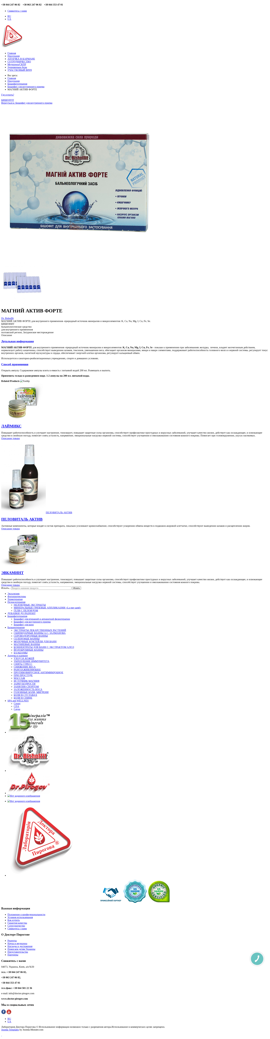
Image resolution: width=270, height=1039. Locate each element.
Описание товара (10, 438)
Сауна (17, 709)
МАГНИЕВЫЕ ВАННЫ (27, 644)
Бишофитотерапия (17, 616)
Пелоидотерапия (16, 602)
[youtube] (9, 1013)
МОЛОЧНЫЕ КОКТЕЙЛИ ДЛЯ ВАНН (35, 641)
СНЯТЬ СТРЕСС (23, 664)
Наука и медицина (17, 943)
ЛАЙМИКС (11, 426)
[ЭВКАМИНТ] (22, 566)
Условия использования (20, 917)
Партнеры (13, 954)
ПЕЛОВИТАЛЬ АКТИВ (21, 519)
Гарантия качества (17, 923)
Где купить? (7, 94)
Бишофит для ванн (24, 624)
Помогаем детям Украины (21, 949)
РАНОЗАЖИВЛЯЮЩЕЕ (27, 669)
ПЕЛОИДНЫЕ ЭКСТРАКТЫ (30, 605)
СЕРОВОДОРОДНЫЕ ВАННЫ (31, 636)
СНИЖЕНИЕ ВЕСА (25, 667)
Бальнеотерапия (16, 627)
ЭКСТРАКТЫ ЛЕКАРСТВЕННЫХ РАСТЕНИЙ (40, 630)
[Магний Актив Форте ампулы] (22, 303)
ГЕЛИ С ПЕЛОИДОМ (26, 610)
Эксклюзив (14, 593)
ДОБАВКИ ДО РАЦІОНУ (22, 613)
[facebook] (3, 1013)
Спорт (17, 703)
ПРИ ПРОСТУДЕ (23, 675)
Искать (76, 588)
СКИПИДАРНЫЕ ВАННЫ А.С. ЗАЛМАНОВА (40, 633)
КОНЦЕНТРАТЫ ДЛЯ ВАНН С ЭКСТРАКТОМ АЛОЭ (44, 647)
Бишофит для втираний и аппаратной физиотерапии (42, 619)
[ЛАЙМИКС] (22, 419)
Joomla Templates (10, 1029)
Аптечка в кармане (18, 655)
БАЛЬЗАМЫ (21, 652)
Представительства (18, 952)
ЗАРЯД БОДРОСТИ (24, 683)
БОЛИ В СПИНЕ (23, 698)
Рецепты (12, 940)
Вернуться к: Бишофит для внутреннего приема (26, 103)
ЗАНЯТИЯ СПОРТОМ (26, 686)
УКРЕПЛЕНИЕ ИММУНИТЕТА (31, 661)
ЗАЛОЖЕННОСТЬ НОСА (28, 689)
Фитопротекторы (17, 596)
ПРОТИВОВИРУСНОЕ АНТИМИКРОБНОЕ (38, 672)
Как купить (14, 920)
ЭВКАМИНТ (12, 573)
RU (9, 16)
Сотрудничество (16, 925)
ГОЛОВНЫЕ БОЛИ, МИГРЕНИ (31, 692)
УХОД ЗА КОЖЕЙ (24, 658)
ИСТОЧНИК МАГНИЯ (26, 681)
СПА (16, 706)
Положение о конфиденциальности (26, 914)
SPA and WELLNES (18, 700)
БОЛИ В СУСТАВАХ (25, 695)
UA (9, 19)
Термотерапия (15, 599)
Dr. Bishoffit (7, 318)
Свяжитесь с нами (17, 11)
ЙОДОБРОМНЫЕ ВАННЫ (28, 650)
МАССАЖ (19, 678)
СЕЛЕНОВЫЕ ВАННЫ (27, 638)
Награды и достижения (20, 946)
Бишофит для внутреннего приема (32, 621)
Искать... (6, 588)
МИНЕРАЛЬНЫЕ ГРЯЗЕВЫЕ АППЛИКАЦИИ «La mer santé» (47, 607)
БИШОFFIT (7, 100)
